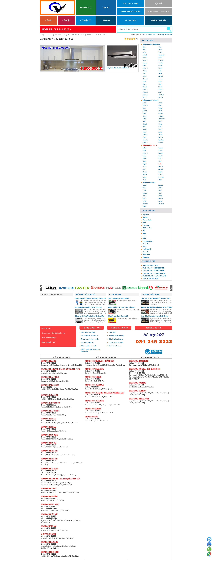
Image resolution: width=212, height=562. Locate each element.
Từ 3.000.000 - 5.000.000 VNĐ (153, 270)
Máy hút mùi (130, 20)
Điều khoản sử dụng (116, 339)
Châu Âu (146, 252)
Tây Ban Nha (147, 241)
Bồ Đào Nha (147, 228)
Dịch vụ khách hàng (116, 342)
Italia (144, 236)
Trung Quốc (147, 220)
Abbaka (160, 76)
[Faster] (66, 288)
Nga (144, 233)
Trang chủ (44, 35)
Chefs (160, 65)
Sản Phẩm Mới (149, 35)
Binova (145, 63)
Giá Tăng (160, 35)
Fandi (144, 81)
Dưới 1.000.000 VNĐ (150, 265)
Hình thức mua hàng (88, 332)
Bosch (160, 49)
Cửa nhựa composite (158, 11)
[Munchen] (50, 288)
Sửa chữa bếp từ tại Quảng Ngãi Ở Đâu (154, 316)
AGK (159, 92)
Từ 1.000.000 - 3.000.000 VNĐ (153, 268)
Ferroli (145, 97)
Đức (144, 238)
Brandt (145, 55)
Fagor (144, 52)
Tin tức (106, 7)
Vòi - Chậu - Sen (130, 3)
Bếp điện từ (85, 20)
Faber (144, 76)
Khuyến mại (85, 7)
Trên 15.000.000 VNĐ (150, 278)
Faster (160, 52)
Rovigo (145, 57)
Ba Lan (145, 217)
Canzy (160, 68)
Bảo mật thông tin (87, 342)
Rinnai (145, 87)
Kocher (160, 97)
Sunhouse (161, 55)
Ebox (144, 47)
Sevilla (160, 63)
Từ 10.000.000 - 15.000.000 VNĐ (154, 276)
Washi (160, 87)
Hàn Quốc (146, 254)
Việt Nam (146, 214)
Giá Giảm (168, 35)
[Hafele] (97, 288)
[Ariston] (82, 288)
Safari (160, 71)
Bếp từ (48, 20)
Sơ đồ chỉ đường (114, 346)
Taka (144, 73)
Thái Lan (146, 225)
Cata (159, 84)
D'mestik (145, 92)
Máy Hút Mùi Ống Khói (151, 44)
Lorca (160, 57)
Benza (160, 79)
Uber (159, 47)
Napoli (160, 81)
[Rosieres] (161, 288)
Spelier (145, 89)
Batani (145, 65)
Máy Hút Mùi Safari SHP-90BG (118, 68)
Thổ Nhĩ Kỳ (147, 249)
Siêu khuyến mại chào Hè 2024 (118, 298)
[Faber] (113, 288)
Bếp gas (106, 20)
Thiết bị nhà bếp (158, 20)
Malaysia (146, 257)
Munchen (145, 79)
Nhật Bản (146, 244)
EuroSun (161, 95)
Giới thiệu (112, 332)
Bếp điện (66, 20)
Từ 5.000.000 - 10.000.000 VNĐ (154, 273)
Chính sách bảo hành (88, 346)
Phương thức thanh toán (89, 335)
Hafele (145, 71)
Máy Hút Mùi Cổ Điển (150, 100)
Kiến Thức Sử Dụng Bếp (86, 294)
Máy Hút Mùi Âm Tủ (150, 145)
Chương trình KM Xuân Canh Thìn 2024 (121, 307)
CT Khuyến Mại (115, 294)
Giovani (145, 60)
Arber (160, 73)
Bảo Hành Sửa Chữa (130, 11)
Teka (144, 49)
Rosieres (145, 68)
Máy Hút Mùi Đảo (149, 182)
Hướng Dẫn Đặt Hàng (116, 335)
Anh (144, 222)
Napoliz (160, 89)
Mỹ (144, 230)
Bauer (144, 84)
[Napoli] (129, 288)
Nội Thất (158, 3)
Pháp (145, 246)
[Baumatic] (145, 288)
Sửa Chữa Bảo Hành (150, 294)
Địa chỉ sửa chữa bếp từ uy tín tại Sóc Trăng (156, 307)
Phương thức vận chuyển (90, 339)
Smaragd (145, 95)
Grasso (160, 142)
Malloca (160, 60)
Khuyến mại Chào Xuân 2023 (118, 316)
